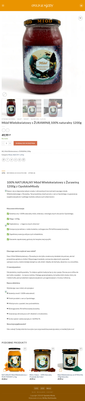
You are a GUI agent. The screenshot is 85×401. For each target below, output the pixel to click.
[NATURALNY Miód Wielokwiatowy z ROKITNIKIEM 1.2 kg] (14, 359)
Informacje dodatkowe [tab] (17, 173)
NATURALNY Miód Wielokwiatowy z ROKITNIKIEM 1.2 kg (14, 376)
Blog (34, 392)
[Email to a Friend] (15, 160)
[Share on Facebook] (8, 160)
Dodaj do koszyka (25, 143)
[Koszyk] (81, 5)
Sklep (19, 119)
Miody (26, 119)
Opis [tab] (3, 173)
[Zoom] (4, 94)
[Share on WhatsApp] (4, 160)
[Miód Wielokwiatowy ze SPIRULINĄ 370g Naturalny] (70, 359)
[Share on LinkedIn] (23, 160)
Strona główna (8, 119)
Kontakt (49, 392)
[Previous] (6, 56)
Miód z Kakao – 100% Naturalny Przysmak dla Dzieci (41, 376)
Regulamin (41, 392)
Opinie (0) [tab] (31, 173)
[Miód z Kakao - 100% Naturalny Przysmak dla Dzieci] (42, 359)
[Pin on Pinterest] (19, 160)
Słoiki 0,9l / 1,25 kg (38, 119)
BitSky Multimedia (49, 398)
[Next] (79, 56)
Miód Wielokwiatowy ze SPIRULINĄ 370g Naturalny (70, 376)
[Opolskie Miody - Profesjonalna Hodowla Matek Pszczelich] (42, 5)
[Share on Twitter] (12, 160)
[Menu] (3, 5)
